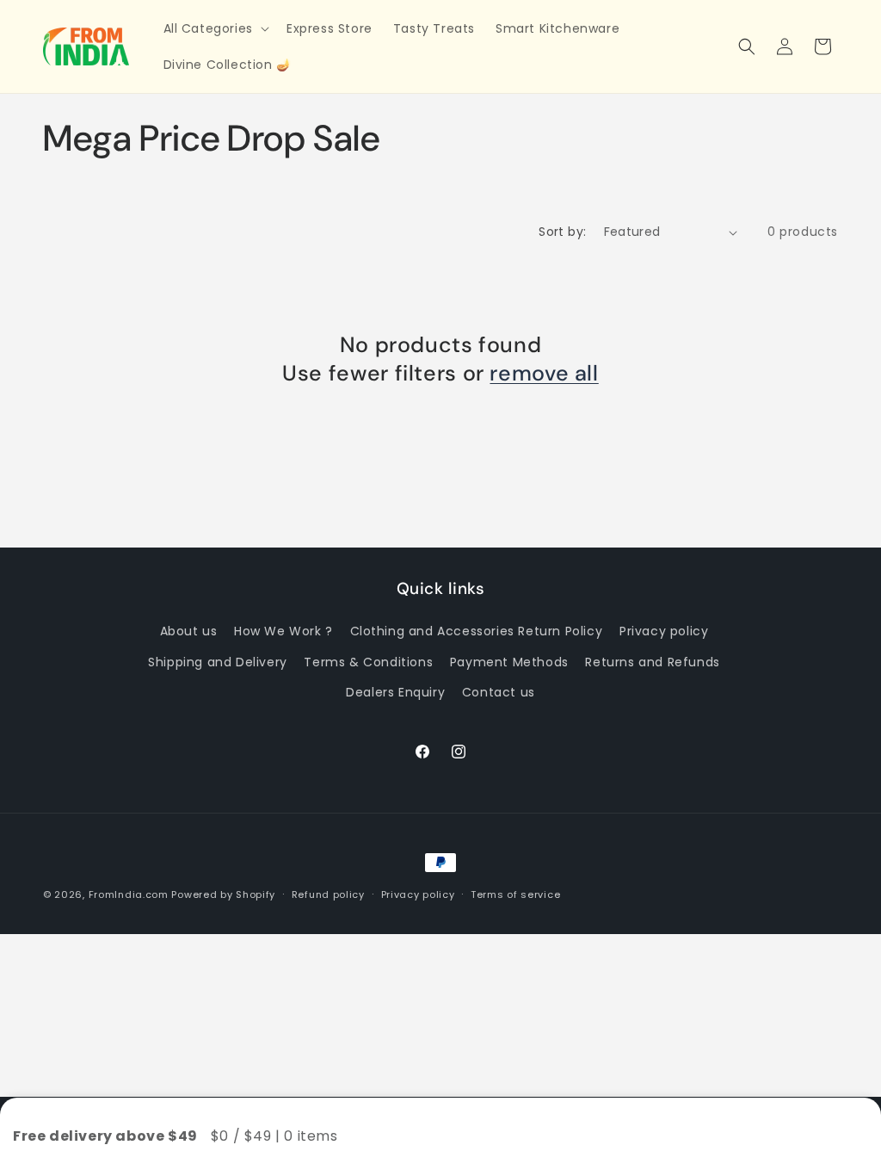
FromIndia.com (129, 894)
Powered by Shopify (223, 894)
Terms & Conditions (368, 662)
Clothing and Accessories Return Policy (476, 631)
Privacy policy (663, 631)
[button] (214, 28)
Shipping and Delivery (217, 662)
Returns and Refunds (652, 662)
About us (189, 631)
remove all (544, 373)
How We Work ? (283, 631)
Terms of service (515, 894)
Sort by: (562, 231)
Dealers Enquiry (395, 692)
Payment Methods (509, 662)
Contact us (498, 692)
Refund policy (328, 894)
